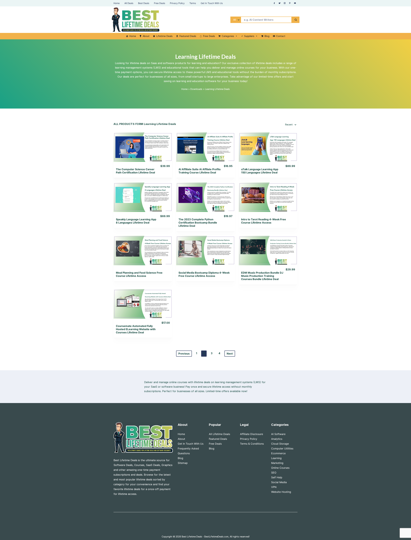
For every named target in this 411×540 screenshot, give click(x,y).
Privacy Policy (248, 438)
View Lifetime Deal (143, 151)
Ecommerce (278, 453)
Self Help (276, 477)
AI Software (278, 434)
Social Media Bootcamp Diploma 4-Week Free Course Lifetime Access (204, 274)
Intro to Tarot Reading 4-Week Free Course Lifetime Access (263, 221)
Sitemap (183, 463)
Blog (266, 36)
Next (230, 353)
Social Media (279, 482)
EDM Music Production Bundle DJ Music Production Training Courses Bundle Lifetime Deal (262, 276)
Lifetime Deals (164, 36)
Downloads (196, 89)
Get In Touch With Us (190, 443)
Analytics (276, 438)
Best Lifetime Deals (192, 536)
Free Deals (209, 36)
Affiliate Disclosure (251, 434)
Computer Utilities (282, 448)
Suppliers (249, 36)
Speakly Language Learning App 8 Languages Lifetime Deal (136, 221)
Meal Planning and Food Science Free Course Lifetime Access (139, 274)
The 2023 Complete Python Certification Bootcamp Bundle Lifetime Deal (198, 222)
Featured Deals (187, 36)
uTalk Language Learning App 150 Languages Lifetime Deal (259, 171)
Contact (280, 36)
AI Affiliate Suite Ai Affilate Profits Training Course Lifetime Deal (200, 171)
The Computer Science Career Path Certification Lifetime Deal (135, 171)
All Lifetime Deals (219, 434)
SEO (273, 472)
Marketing (277, 463)
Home (132, 36)
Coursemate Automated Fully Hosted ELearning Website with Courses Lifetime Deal (136, 329)
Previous (184, 353)
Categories (228, 36)
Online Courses (280, 467)
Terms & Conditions (252, 443)
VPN (273, 487)
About (146, 36)
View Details (143, 142)
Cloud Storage (280, 443)
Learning (276, 458)
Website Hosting (281, 491)
